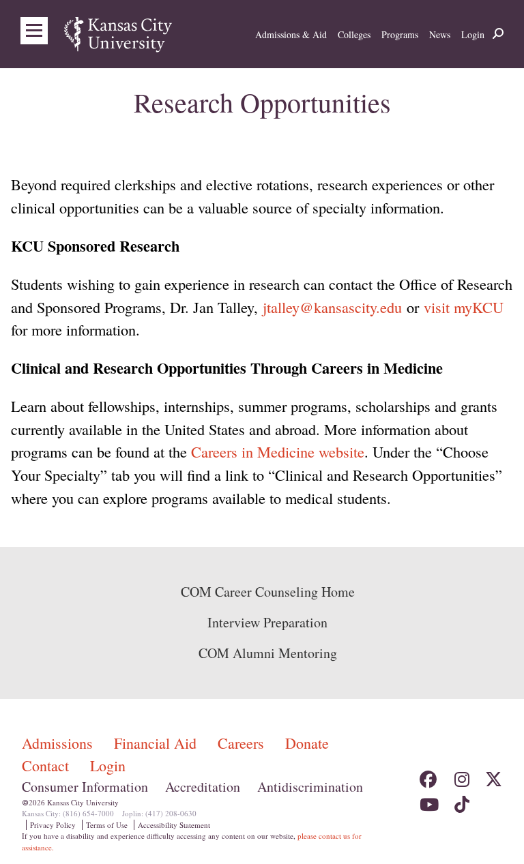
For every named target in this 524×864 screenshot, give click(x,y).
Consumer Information (85, 786)
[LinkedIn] (493, 800)
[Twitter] (493, 775)
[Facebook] (428, 775)
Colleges (354, 34)
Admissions (59, 743)
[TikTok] (460, 800)
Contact (47, 765)
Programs (399, 34)
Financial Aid (157, 743)
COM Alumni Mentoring (268, 653)
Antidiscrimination (310, 786)
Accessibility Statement (174, 825)
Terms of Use (107, 825)
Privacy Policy (53, 825)
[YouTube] (428, 800)
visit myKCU (464, 307)
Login (472, 34)
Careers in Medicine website (277, 451)
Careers (243, 743)
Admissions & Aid (291, 34)
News (439, 34)
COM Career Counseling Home (268, 591)
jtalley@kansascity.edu (332, 307)
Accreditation (202, 786)
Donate (307, 743)
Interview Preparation (267, 622)
